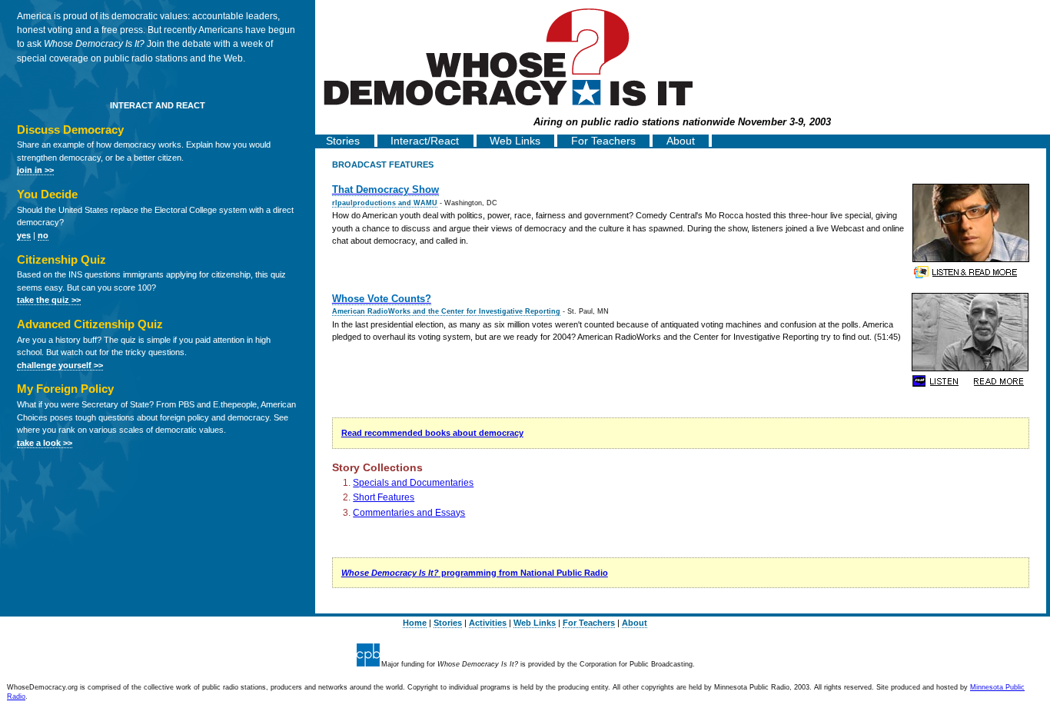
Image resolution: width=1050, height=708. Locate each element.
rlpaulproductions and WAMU (384, 203)
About (680, 141)
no (43, 235)
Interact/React (424, 141)
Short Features (383, 497)
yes (24, 235)
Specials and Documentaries (413, 482)
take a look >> (44, 442)
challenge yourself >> (60, 365)
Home (415, 622)
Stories (343, 141)
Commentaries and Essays (409, 512)
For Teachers (603, 141)
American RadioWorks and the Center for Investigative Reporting (446, 311)
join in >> (35, 170)
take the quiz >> (49, 299)
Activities (488, 622)
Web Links (515, 141)
